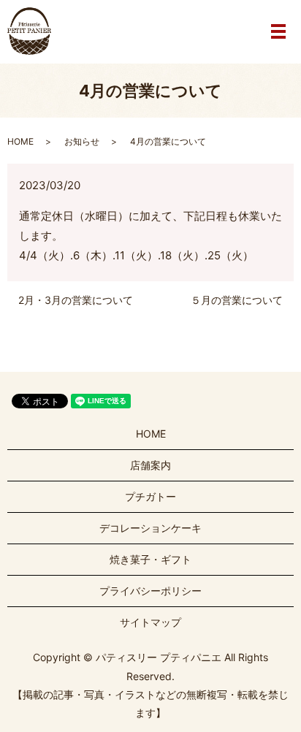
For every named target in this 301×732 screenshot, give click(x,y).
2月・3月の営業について (75, 300)
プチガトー (150, 496)
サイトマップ (150, 622)
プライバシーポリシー (150, 590)
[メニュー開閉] (278, 31)
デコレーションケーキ (150, 528)
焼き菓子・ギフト (150, 559)
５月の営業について (237, 300)
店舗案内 (150, 465)
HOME (20, 141)
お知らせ (81, 141)
